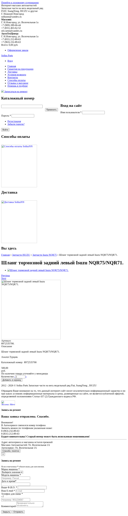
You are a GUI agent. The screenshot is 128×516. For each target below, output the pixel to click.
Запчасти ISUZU (21, 255)
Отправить (18, 512)
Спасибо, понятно (10, 451)
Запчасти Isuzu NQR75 (44, 255)
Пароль (6, 115)
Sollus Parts (7, 55)
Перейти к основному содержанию (20, 2)
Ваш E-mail (8, 490)
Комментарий (8, 506)
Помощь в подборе (17, 86)
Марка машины (10, 469)
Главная (11, 66)
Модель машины (11, 475)
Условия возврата (16, 74)
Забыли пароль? (16, 124)
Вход (10, 61)
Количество (7, 376)
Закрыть (6, 512)
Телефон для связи (12, 494)
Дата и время (8, 481)
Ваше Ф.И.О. (9, 487)
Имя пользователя (70, 112)
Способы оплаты (16, 80)
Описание (6, 346)
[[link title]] (38, 270)
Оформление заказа (17, 50)
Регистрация (14, 121)
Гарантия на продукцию (20, 69)
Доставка (12, 71)
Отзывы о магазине (17, 83)
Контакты (12, 77)
